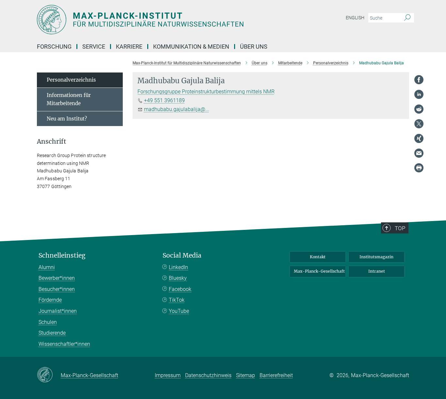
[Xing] (419, 138)
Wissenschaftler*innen (64, 344)
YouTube (179, 311)
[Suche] (407, 18)
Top (400, 228)
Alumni (47, 267)
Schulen (48, 322)
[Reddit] (419, 109)
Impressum (168, 375)
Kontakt (318, 256)
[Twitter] (419, 124)
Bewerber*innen (57, 278)
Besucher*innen (57, 289)
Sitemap (245, 375)
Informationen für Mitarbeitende (69, 99)
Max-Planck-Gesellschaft (319, 271)
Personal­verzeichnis (71, 80)
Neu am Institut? (67, 119)
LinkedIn (178, 267)
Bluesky (178, 278)
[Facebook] (419, 80)
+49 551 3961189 (164, 100)
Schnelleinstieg (62, 255)
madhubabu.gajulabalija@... (176, 109)
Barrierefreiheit (276, 375)
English (355, 17)
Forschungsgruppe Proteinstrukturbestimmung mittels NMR (206, 91)
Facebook (180, 289)
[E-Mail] (419, 153)
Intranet (376, 271)
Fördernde (50, 300)
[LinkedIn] (419, 94)
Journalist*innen (58, 311)
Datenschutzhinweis (208, 375)
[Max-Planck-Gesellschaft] (49, 375)
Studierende (52, 333)
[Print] (419, 168)
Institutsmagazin (376, 256)
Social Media (182, 255)
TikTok (176, 300)
